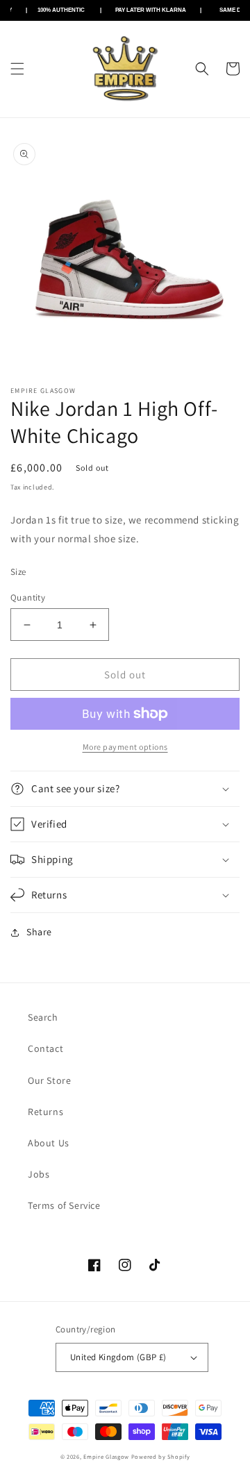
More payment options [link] (125, 747)
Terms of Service (64, 1205)
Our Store (49, 1080)
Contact (45, 1048)
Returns (45, 1111)
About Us (48, 1143)
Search (43, 1017)
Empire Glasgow (106, 1456)
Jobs (38, 1174)
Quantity (27, 597)
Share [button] (39, 932)
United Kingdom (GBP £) (118, 1357)
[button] (17, 68)
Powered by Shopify (160, 1456)
